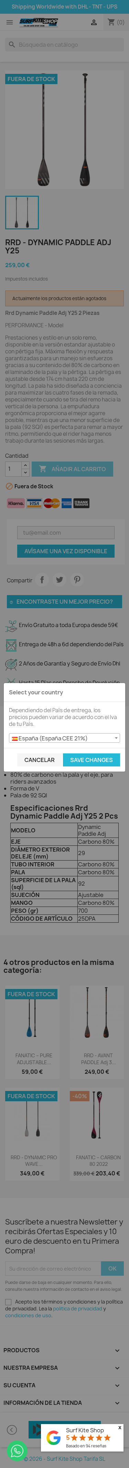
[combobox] (64, 738)
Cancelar (39, 760)
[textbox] (64, 738)
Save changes (91, 760)
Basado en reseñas (86, 1445)
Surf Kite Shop (85, 1430)
